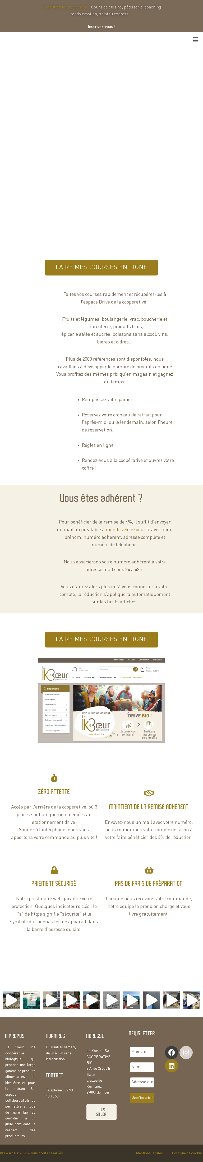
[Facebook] (171, 1052)
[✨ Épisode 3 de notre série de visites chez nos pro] (51, 1000)
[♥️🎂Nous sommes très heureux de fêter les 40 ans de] (131, 1000)
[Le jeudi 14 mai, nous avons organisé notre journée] (11, 1000)
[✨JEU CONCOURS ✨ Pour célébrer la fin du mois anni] (71, 1000)
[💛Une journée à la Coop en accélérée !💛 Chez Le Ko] (151, 1000)
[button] (195, 40)
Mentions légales (149, 1153)
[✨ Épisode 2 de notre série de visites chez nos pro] (91, 1000)
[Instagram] (186, 1052)
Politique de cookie (187, 1153)
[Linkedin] (171, 1065)
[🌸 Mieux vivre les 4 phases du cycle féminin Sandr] (191, 1000)
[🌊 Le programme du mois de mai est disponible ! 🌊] (31, 1000)
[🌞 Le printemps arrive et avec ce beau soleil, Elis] (171, 1000)
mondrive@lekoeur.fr (128, 529)
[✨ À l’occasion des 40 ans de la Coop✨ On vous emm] (111, 1000)
